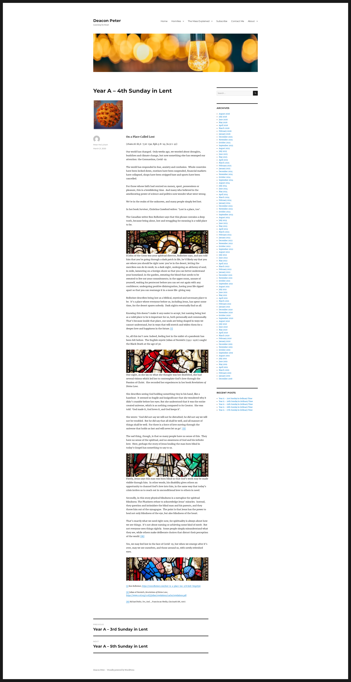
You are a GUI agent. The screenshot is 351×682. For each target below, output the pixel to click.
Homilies (176, 21)
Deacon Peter (107, 20)
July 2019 (223, 358)
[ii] (184, 428)
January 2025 (224, 168)
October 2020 (224, 315)
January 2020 (224, 341)
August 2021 (224, 286)
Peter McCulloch (100, 145)
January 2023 (224, 238)
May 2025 (223, 157)
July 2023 (223, 220)
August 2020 (224, 321)
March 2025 (224, 163)
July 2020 (223, 324)
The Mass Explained (199, 21)
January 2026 (224, 134)
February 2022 (225, 269)
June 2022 (223, 258)
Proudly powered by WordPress (120, 670)
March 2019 (224, 370)
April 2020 (223, 333)
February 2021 (225, 304)
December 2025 (226, 137)
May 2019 (223, 364)
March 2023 (224, 232)
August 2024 (224, 183)
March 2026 (224, 128)
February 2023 (225, 235)
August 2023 (224, 217)
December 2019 (225, 344)
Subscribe (221, 21)
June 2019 (223, 361)
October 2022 (224, 246)
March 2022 (224, 266)
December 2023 (225, 206)
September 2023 (226, 214)
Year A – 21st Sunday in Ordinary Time (235, 398)
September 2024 (226, 180)
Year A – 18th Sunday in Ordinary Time (236, 407)
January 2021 (224, 307)
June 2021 (223, 292)
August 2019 (224, 356)
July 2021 (223, 289)
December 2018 (225, 379)
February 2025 (225, 166)
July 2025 (223, 151)
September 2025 (226, 145)
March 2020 (224, 335)
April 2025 (223, 160)
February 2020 (225, 338)
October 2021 (224, 281)
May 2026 (223, 122)
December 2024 (226, 171)
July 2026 (223, 117)
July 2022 (223, 255)
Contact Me (237, 21)
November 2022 (226, 243)
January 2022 (224, 272)
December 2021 (225, 275)
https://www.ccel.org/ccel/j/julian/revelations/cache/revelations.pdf (156, 595)
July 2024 (223, 186)
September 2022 (226, 249)
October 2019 (224, 350)
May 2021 (223, 295)
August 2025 (224, 148)
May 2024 (223, 191)
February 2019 (225, 373)
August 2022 (224, 252)
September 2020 (226, 318)
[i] (171, 328)
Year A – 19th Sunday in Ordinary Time (236, 404)
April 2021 (223, 298)
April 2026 (223, 125)
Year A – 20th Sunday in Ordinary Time (236, 401)
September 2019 (226, 353)
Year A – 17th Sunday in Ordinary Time (236, 410)
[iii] (142, 536)
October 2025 (224, 143)
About (251, 21)
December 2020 (226, 310)
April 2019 (223, 367)
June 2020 (223, 327)
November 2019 (226, 347)
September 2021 (226, 284)
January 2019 (224, 376)
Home (164, 21)
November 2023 (226, 209)
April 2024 (223, 194)
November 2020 (226, 312)
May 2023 (223, 226)
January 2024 (224, 203)
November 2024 (226, 174)
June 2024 (223, 189)
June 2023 (223, 223)
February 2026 (225, 131)
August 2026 (224, 114)
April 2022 (223, 263)
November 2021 (225, 278)
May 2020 (223, 330)
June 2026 (223, 119)
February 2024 (225, 200)
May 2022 (223, 261)
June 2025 (223, 154)
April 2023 (223, 229)
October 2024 (224, 177)
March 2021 (224, 301)
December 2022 (226, 240)
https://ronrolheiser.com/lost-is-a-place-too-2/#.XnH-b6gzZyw (171, 586)
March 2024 (224, 197)
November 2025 (226, 140)
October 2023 (224, 212)
